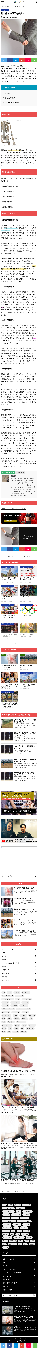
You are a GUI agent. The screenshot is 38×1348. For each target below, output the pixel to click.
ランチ (15, 1015)
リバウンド (32, 1015)
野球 (23, 508)
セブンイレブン (15, 1002)
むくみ (9, 992)
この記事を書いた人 (9, 472)
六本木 (9, 1018)
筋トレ (24, 1025)
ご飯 (3, 992)
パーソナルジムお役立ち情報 (11, 963)
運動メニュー (30, 1028)
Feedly (34, 60)
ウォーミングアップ (7, 995)
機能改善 (5, 977)
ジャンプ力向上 (27, 999)
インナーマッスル (7, 949)
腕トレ (4, 1028)
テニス (12, 508)
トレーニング (23, 1005)
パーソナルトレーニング (23, 1009)
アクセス (16, 992)
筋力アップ (32, 1025)
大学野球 (16, 1018)
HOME (2, 6)
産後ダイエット (21, 1022)
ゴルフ (5, 508)
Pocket (28, 60)
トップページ (14, 1338)
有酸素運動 (5, 970)
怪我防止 (24, 1018)
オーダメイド (19, 995)
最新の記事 (21, 472)
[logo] (19, 2)
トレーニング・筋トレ (9, 959)
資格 (22, 1028)
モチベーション (6, 1015)
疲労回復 (17, 1025)
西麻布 (16, 1028)
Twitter (4, 60)
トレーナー (14, 1005)
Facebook (10, 60)
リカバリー (23, 1015)
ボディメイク (6, 966)
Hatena (16, 60)
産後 (3, 1022)
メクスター (25, 1012)
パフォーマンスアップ (8, 1009)
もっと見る (18, 643)
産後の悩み (11, 1022)
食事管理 (15, 1031)
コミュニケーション (7, 999)
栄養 (31, 1018)
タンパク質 (25, 1002)
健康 (3, 1018)
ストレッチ (5, 1002)
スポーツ (5, 10)
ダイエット (5, 956)
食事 (9, 1031)
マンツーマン (15, 1012)
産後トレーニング (7, 1025)
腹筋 (10, 1028)
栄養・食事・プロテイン (9, 973)
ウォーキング (25, 992)
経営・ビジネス (7, 980)
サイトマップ (23, 1338)
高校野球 (23, 1031)
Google (22, 60)
